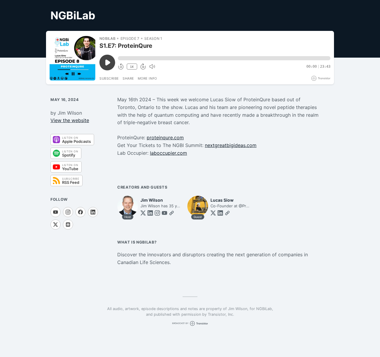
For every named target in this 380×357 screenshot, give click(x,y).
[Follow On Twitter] (143, 213)
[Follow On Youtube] (55, 212)
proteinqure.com (165, 137)
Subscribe (109, 78)
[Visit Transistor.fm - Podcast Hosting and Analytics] (320, 78)
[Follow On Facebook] (80, 212)
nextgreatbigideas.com (230, 145)
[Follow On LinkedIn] (93, 212)
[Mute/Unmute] (152, 66)
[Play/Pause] (72, 57)
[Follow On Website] (171, 213)
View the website (69, 120)
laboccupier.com (168, 153)
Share (128, 78)
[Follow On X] (55, 224)
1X (132, 66)
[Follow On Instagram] (68, 212)
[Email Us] (68, 224)
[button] (224, 58)
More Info (147, 78)
